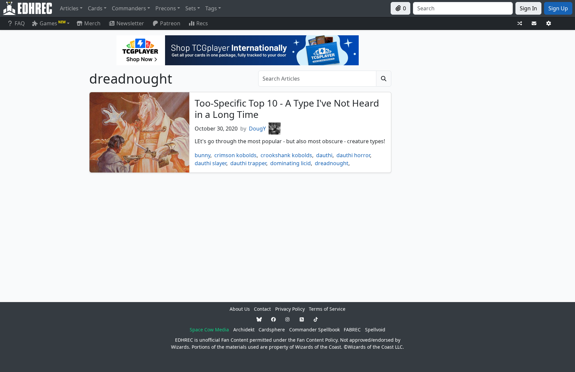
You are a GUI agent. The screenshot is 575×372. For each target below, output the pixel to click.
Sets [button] (190, 8)
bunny (202, 155)
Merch (91, 23)
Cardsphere (272, 329)
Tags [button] (211, 8)
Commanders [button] (129, 8)
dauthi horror (353, 155)
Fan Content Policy (317, 340)
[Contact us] (534, 23)
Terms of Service (327, 309)
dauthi (324, 155)
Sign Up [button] (558, 8)
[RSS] (302, 319)
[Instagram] (287, 319)
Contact (262, 309)
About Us (240, 309)
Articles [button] (69, 8)
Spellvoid (375, 329)
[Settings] (549, 23)
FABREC (352, 329)
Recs (202, 23)
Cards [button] (95, 8)
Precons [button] (165, 8)
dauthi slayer (210, 163)
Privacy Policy (290, 309)
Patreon (170, 23)
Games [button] (53, 23)
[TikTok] (316, 319)
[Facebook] (274, 319)
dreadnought (331, 163)
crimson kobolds (235, 155)
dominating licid (290, 163)
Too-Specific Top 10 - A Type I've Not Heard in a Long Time (287, 109)
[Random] (520, 23)
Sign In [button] (528, 8)
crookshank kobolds (286, 155)
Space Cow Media (209, 329)
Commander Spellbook (314, 329)
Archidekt (244, 329)
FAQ (20, 23)
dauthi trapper (248, 163)
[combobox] (463, 8)
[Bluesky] (259, 319)
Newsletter (130, 23)
